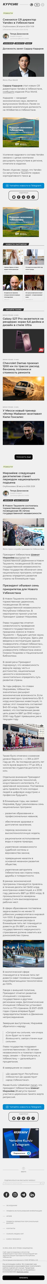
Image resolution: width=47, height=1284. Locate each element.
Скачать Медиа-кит (15, 1234)
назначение (8, 43)
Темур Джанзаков (19, 34)
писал (24, 170)
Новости (8, 13)
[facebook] (6, 1195)
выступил (20, 557)
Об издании (11, 1205)
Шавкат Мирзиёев (21, 500)
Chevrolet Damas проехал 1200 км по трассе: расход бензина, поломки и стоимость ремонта (21, 368)
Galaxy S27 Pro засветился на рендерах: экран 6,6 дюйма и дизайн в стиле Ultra (23, 322)
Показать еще (23, 457)
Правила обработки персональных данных (22, 1222)
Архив (9, 1216)
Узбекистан (19, 43)
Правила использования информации (24, 1211)
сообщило (8, 91)
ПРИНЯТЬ (23, 1278)
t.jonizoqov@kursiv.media (19, 38)
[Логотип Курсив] (10, 4)
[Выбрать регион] (31, 4)
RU (37, 5)
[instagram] (15, 1195)
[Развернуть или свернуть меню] (42, 4)
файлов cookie (22, 1272)
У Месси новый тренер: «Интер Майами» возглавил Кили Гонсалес (22, 414)
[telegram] (23, 1195)
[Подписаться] (42, 1183)
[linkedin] (32, 1195)
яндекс (28, 43)
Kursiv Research (13, 1239)
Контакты (10, 1228)
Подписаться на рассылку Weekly (19, 1180)
